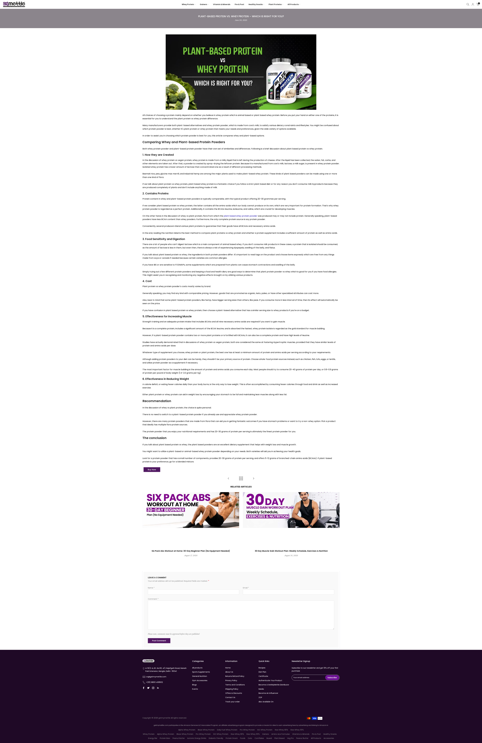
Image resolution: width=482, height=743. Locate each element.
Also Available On (266, 701)
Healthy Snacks (256, 4)
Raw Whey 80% (281, 730)
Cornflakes (259, 738)
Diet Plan (262, 672)
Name (151, 588)
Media (261, 689)
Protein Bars (165, 738)
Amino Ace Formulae (280, 734)
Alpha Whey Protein (186, 730)
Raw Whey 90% (297, 730)
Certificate (263, 676)
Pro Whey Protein (247, 730)
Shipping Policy (231, 689)
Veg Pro (290, 738)
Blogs (194, 684)
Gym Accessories (199, 680)
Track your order (232, 701)
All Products (293, 4)
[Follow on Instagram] (153, 687)
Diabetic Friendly (216, 738)
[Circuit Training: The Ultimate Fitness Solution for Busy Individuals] (228, 478)
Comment (153, 599)
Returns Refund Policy (234, 676)
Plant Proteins (275, 4)
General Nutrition (199, 676)
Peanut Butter (179, 738)
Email (246, 588)
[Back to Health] (241, 478)
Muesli (269, 738)
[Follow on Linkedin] (158, 687)
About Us (229, 672)
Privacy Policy (231, 680)
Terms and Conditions (235, 684)
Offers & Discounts (233, 693)
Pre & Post (239, 4)
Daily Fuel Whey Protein (227, 730)
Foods (242, 738)
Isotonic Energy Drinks (196, 738)
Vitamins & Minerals (300, 734)
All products (197, 668)
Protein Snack (232, 738)
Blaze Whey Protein (206, 730)
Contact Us (230, 697)
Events (195, 689)
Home (228, 668)
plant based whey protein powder (240, 215)
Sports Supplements (201, 672)
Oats (250, 738)
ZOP (260, 697)
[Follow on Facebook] (143, 687)
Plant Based (279, 738)
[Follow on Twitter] (148, 687)
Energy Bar (152, 738)
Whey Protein (188, 4)
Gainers (203, 4)
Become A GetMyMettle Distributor (274, 684)
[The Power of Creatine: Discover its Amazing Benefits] (253, 478)
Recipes (262, 668)
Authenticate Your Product (270, 680)
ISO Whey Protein (264, 730)
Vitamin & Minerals (221, 4)
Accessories (329, 738)
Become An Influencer (268, 693)
